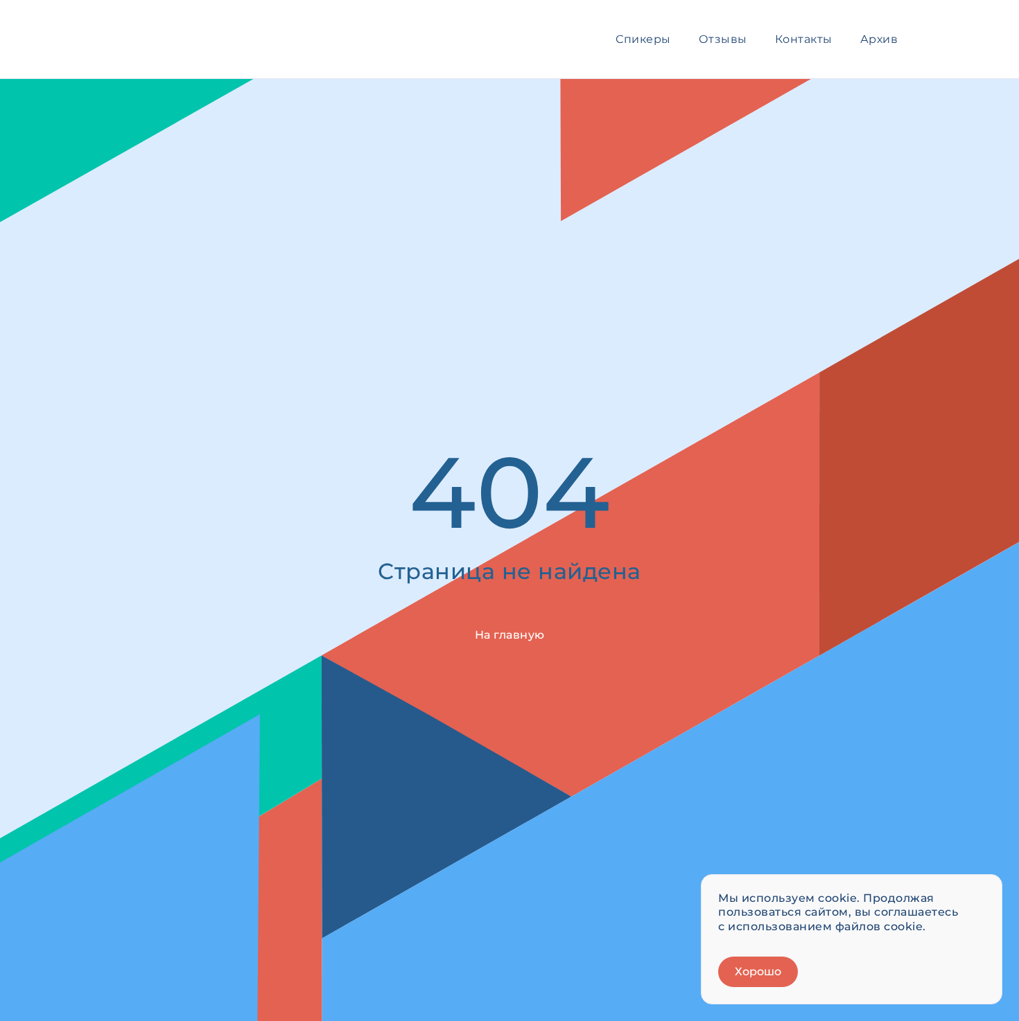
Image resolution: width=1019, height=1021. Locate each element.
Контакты (804, 39)
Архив (879, 39)
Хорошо (758, 971)
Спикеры (643, 39)
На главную (510, 634)
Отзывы (723, 39)
